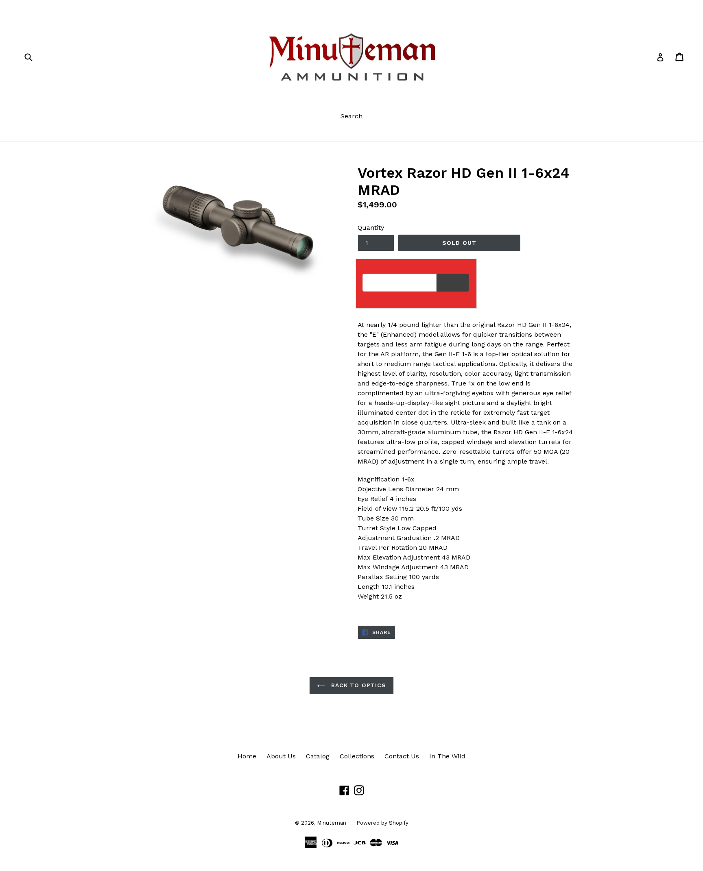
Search (351, 116)
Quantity (371, 227)
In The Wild (447, 756)
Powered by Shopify (382, 823)
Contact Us (401, 756)
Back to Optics (357, 685)
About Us (281, 756)
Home (247, 756)
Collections (357, 756)
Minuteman (331, 823)
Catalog (318, 756)
